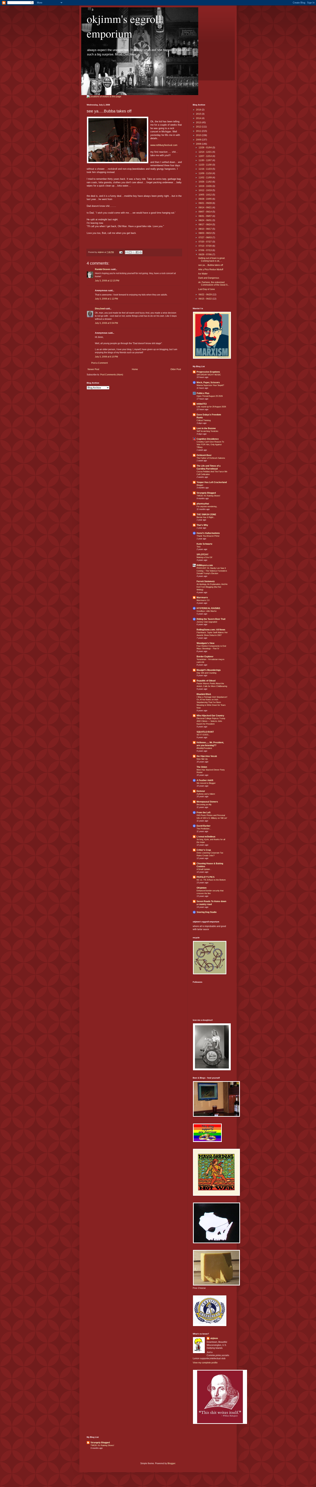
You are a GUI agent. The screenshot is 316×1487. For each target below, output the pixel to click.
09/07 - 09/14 (205, 211)
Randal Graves (102, 269)
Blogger (200, 485)
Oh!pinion (201, 888)
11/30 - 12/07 (205, 160)
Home (135, 369)
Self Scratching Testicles (207, 431)
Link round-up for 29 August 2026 (211, 407)
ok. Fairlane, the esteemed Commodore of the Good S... (213, 283)
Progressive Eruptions (208, 372)
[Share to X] (134, 252)
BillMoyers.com (205, 565)
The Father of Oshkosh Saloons (211, 458)
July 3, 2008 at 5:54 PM (106, 323)
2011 (199, 131)
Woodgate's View (205, 643)
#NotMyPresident (204, 748)
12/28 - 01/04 (205, 147)
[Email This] (127, 252)
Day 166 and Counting (206, 673)
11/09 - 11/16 (205, 173)
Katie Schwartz (204, 544)
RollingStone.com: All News (211, 629)
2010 (199, 135)
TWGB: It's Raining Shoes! (208, 496)
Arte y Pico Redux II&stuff (210, 269)
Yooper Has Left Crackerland (212, 482)
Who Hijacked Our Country (210, 715)
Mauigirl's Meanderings (209, 670)
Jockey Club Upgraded (207, 622)
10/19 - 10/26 (205, 186)
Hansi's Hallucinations (208, 533)
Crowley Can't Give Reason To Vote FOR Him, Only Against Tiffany (210, 444)
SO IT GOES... (203, 735)
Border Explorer (205, 656)
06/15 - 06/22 (205, 298)
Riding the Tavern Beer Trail (211, 619)
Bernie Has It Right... (206, 517)
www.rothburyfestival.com (163, 145)
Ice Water (203, 273)
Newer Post (93, 369)
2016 (199, 109)
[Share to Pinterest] (140, 252)
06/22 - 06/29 (205, 294)
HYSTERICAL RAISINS (208, 608)
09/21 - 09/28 (205, 203)
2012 (199, 126)
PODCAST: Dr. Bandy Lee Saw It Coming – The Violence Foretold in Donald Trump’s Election (212, 571)
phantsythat (203, 503)
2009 (199, 139)
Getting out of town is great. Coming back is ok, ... (211, 259)
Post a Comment (99, 363)
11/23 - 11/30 (205, 164)
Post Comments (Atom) (111, 374)
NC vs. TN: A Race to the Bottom (211, 880)
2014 (199, 118)
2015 (199, 114)
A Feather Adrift (205, 780)
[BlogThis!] (130, 252)
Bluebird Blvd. (204, 694)
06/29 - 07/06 (205, 254)
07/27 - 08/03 (205, 237)
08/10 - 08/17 (205, 229)
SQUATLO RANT (205, 732)
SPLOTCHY (202, 554)
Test (198, 547)
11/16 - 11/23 (205, 169)
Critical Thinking (204, 420)
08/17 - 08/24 (205, 224)
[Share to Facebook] (137, 252)
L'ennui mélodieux (206, 836)
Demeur (201, 791)
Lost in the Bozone (206, 428)
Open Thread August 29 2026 (210, 396)
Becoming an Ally (204, 804)
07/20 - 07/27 (205, 241)
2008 (199, 144)
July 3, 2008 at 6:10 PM (106, 356)
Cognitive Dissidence (208, 439)
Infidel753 (202, 404)
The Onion (202, 767)
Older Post (175, 369)
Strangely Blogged (206, 493)
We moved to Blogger (206, 783)
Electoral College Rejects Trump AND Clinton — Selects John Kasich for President (211, 721)
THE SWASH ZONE (206, 514)
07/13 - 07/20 (205, 246)
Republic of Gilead (206, 680)
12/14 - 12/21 (205, 152)
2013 (199, 122)
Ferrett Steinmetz (206, 581)
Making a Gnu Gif (204, 557)
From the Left (203, 812)
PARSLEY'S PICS (206, 877)
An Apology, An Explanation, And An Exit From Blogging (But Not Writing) (212, 587)
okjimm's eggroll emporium (124, 26)
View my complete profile (205, 1362)
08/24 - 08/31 (205, 220)
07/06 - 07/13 (205, 250)
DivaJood (100, 308)
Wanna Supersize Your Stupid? (210, 385)
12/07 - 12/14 (205, 156)
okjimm (214, 1338)
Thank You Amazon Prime (208, 536)
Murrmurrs (202, 597)
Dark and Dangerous (208, 278)
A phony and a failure (206, 794)
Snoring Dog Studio (207, 912)
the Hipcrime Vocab (207, 756)
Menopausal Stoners (207, 801)
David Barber (203, 826)
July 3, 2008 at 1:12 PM (106, 298)
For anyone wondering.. (207, 506)
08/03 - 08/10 (205, 233)
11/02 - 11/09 (205, 177)
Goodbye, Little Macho (207, 611)
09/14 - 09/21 (205, 207)
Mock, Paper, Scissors (208, 382)
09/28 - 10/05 (205, 199)
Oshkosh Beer (204, 455)
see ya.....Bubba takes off (210, 265)
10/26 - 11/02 (205, 181)
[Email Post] (120, 252)
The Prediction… (204, 829)
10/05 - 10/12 (205, 194)
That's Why (202, 525)
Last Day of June (206, 289)
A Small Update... (204, 869)
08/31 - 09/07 (205, 216)
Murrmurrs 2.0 (203, 600)
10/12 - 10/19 (205, 190)
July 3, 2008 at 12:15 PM (107, 280)
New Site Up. (202, 759)
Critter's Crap (204, 850)
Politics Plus (203, 393)
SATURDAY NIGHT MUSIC (209, 375)
